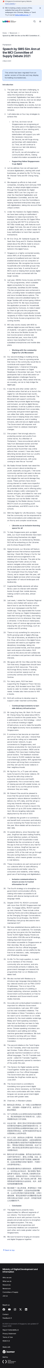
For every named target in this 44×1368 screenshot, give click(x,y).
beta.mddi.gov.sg (21, 15)
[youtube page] (9, 1309)
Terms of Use (8, 1337)
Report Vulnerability (10, 1330)
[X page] (20, 1309)
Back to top (10, 1250)
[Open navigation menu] (40, 21)
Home (5, 33)
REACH (5, 1341)
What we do (7, 1281)
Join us (5, 1296)
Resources (7, 1285)
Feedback (6, 1318)
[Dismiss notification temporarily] (40, 8)
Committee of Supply (10, 1292)
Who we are (7, 1278)
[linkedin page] (26, 1309)
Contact (5, 1314)
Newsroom (13, 33)
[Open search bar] (34, 21)
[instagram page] (15, 1309)
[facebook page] (4, 1309)
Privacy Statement (9, 1334)
